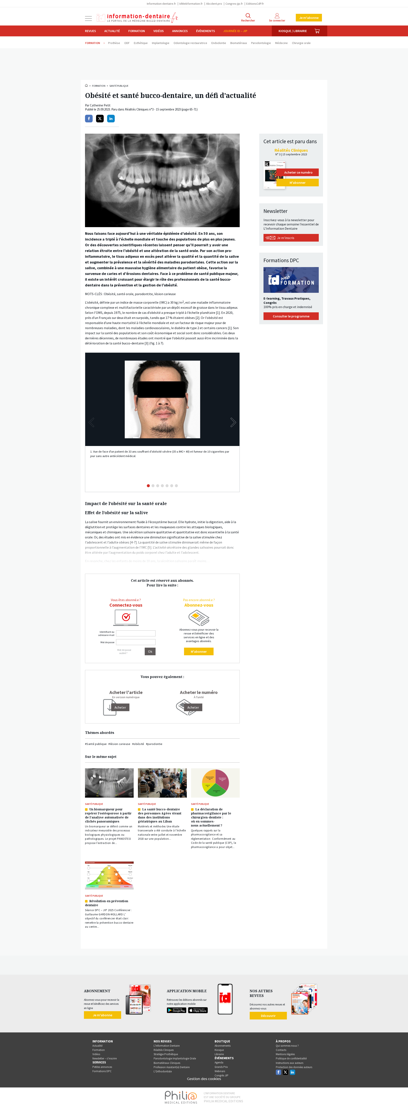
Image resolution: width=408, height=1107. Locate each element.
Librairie (219, 1054)
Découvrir (268, 1016)
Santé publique (118, 85)
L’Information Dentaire (167, 1046)
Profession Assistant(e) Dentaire (172, 1067)
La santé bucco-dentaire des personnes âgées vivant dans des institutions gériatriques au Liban (159, 815)
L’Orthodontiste (163, 1071)
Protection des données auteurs (294, 1067)
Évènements (205, 31)
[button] (233, 422)
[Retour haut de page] (400, 1096)
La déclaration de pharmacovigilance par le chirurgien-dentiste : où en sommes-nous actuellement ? (211, 817)
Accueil (86, 85)
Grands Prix (221, 1067)
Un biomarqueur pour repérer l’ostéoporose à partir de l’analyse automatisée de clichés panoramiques (108, 815)
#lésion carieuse (119, 744)
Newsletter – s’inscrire (104, 1058)
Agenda (219, 1062)
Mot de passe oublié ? (124, 651)
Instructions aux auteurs (289, 1063)
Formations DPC (102, 1071)
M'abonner (199, 651)
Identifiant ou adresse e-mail (106, 633)
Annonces (180, 31)
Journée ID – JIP (235, 31)
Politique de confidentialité (291, 1058)
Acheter (193, 707)
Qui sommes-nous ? (287, 1046)
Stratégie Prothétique (166, 1054)
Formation (136, 31)
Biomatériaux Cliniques (167, 1063)
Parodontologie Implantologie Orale (175, 1058)
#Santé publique (96, 744)
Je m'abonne (309, 18)
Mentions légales (285, 1054)
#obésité (138, 744)
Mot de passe (107, 642)
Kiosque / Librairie (293, 31)
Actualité (112, 31)
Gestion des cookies (204, 1079)
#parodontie (154, 744)
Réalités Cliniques (164, 1050)
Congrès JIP (221, 1075)
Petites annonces (102, 1067)
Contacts (281, 1050)
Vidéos (158, 31)
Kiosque (219, 1050)
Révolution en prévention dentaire (106, 903)
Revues (90, 31)
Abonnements (223, 1046)
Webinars (220, 1071)
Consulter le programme (291, 316)
